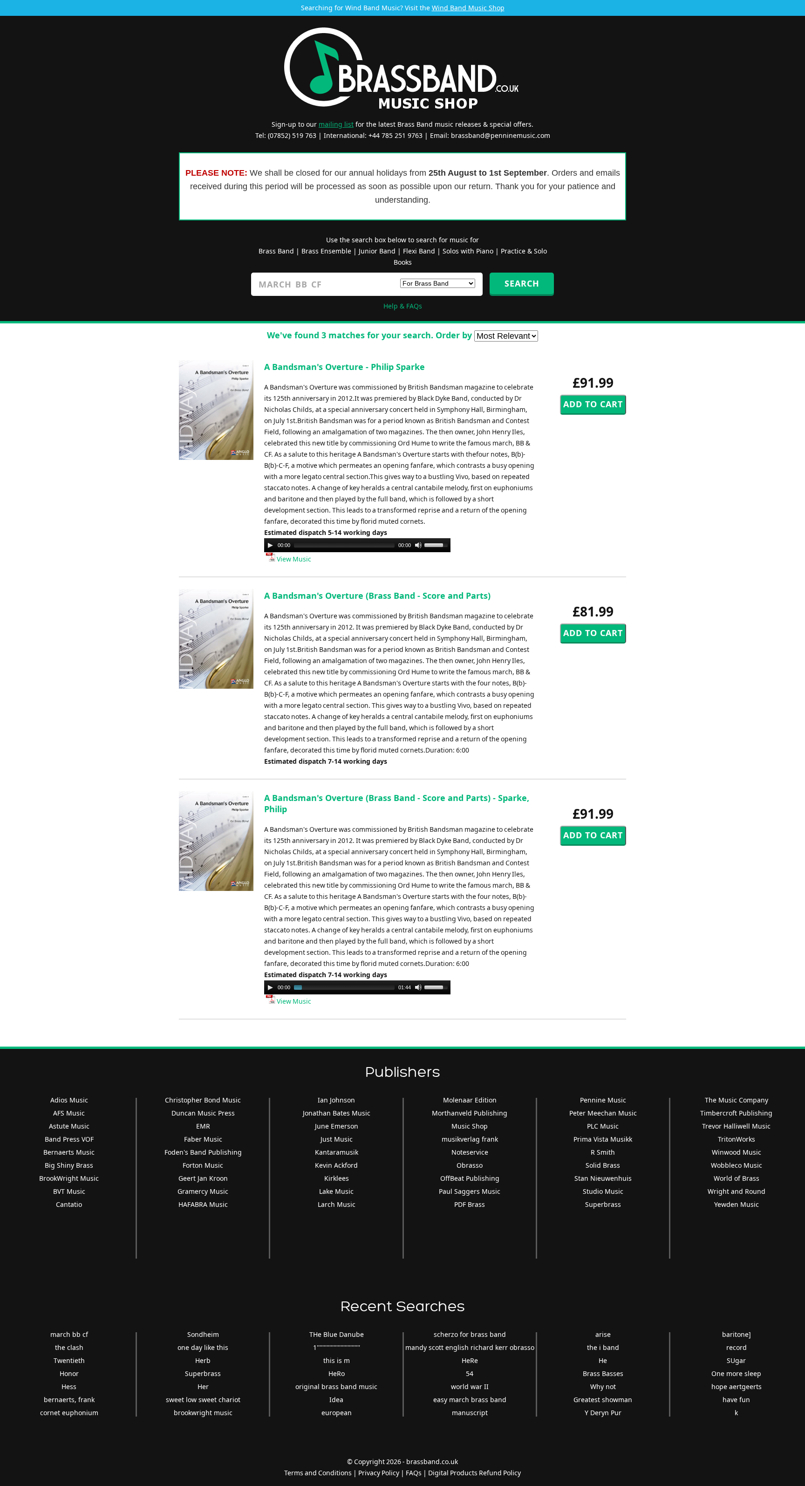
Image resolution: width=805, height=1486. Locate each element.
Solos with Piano (468, 251)
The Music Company (736, 1100)
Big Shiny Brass (69, 1165)
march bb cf (69, 1334)
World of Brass (736, 1178)
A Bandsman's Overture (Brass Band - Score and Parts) (377, 595)
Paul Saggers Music (469, 1191)
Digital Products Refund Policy (474, 1472)
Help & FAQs (402, 305)
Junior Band (377, 251)
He (603, 1360)
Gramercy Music (202, 1191)
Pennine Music (603, 1100)
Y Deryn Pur (603, 1412)
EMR (203, 1126)
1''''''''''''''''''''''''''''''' (336, 1347)
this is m (336, 1360)
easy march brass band (469, 1399)
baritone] (736, 1334)
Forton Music (203, 1165)
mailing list (336, 124)
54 (469, 1373)
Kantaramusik (336, 1152)
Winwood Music (736, 1152)
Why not (603, 1386)
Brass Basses (603, 1373)
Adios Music (69, 1100)
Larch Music (336, 1204)
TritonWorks (736, 1139)
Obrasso (470, 1165)
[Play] (270, 545)
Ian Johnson (336, 1100)
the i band (603, 1347)
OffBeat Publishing (469, 1178)
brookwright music (203, 1412)
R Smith (603, 1152)
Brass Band (276, 251)
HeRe (470, 1360)
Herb (203, 1360)
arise (603, 1334)
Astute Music (69, 1126)
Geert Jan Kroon (203, 1178)
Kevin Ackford (336, 1165)
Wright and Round (736, 1191)
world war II (470, 1386)
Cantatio (69, 1204)
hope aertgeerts (736, 1386)
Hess (68, 1386)
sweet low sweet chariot (203, 1399)
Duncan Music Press (203, 1113)
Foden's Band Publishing (203, 1152)
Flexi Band (419, 251)
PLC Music (603, 1126)
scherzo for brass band (470, 1334)
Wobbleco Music (736, 1165)
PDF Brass (469, 1204)
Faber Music (203, 1139)
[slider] (437, 544)
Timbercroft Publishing (736, 1113)
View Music (293, 559)
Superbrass (603, 1204)
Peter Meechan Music (603, 1113)
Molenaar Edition (470, 1100)
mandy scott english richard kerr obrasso (469, 1347)
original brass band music (336, 1386)
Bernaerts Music (69, 1152)
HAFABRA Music (203, 1204)
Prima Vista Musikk (602, 1139)
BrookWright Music (69, 1178)
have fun (736, 1399)
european (336, 1412)
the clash (69, 1347)
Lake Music (336, 1191)
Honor (69, 1373)
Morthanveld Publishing (469, 1113)
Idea (336, 1399)
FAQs (414, 1472)
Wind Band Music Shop (468, 7)
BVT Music (69, 1191)
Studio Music (603, 1191)
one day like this (202, 1347)
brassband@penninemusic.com (500, 135)
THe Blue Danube (336, 1334)
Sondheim (203, 1334)
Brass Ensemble (326, 251)
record (736, 1347)
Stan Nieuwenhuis (603, 1178)
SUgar (736, 1360)
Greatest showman (602, 1399)
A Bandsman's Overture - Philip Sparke (344, 366)
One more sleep (736, 1373)
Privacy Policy (378, 1472)
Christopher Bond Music (203, 1100)
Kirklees (336, 1178)
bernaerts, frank (69, 1399)
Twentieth (69, 1360)
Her (203, 1386)
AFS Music (69, 1113)
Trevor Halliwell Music (736, 1126)
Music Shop (469, 1126)
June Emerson (336, 1126)
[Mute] (418, 545)
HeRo (336, 1373)
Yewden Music (736, 1204)
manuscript (470, 1412)
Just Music (337, 1139)
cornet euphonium (69, 1412)
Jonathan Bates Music (336, 1113)
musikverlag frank (470, 1139)
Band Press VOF (69, 1139)
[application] (357, 545)
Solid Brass (603, 1165)
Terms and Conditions (318, 1472)
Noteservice (469, 1152)
